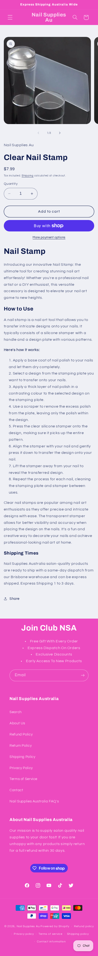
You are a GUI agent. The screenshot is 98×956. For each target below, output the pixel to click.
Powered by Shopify (54, 926)
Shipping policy (78, 934)
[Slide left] (38, 133)
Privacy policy (24, 934)
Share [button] (15, 599)
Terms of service (51, 934)
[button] (10, 17)
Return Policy (21, 745)
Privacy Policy (21, 768)
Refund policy (84, 926)
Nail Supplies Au (28, 926)
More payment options (49, 237)
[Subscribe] (82, 675)
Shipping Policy (22, 757)
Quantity (11, 183)
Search (16, 712)
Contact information (51, 941)
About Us (17, 723)
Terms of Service (23, 779)
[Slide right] (59, 133)
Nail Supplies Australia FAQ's (34, 801)
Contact (16, 790)
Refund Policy (21, 734)
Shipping (28, 175)
